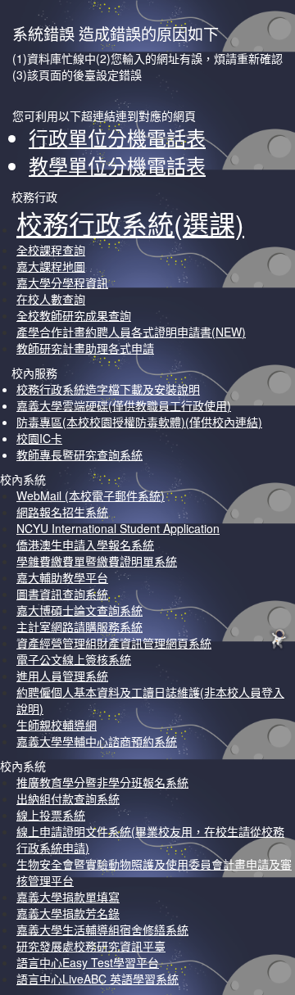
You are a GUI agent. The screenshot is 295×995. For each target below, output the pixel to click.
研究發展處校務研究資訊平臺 (91, 946)
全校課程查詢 (50, 250)
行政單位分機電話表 (117, 137)
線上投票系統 (50, 815)
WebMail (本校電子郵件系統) (90, 495)
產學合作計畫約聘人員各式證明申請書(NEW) (131, 331)
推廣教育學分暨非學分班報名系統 (102, 782)
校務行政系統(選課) (130, 223)
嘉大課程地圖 (50, 266)
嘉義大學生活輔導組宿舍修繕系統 (102, 929)
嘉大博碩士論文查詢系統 (79, 610)
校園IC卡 (39, 438)
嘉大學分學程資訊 (62, 282)
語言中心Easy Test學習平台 (87, 962)
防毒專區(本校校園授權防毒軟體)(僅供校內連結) (139, 422)
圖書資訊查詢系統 (62, 594)
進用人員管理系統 (62, 675)
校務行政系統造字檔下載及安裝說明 (108, 389)
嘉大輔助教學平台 (62, 577)
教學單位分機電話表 (117, 165)
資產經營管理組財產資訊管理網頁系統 (113, 643)
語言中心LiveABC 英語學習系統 (97, 978)
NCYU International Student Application (118, 528)
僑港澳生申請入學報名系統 (85, 544)
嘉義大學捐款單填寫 (68, 897)
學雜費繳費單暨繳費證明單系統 (96, 561)
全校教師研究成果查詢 (73, 315)
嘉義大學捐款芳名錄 (68, 913)
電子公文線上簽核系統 (73, 659)
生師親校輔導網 (56, 725)
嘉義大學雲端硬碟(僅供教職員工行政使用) (123, 405)
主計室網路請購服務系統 (79, 626)
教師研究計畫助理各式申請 (85, 348)
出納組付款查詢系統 (68, 798)
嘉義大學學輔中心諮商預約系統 (96, 741)
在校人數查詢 (50, 299)
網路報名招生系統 (62, 512)
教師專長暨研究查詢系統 (79, 454)
